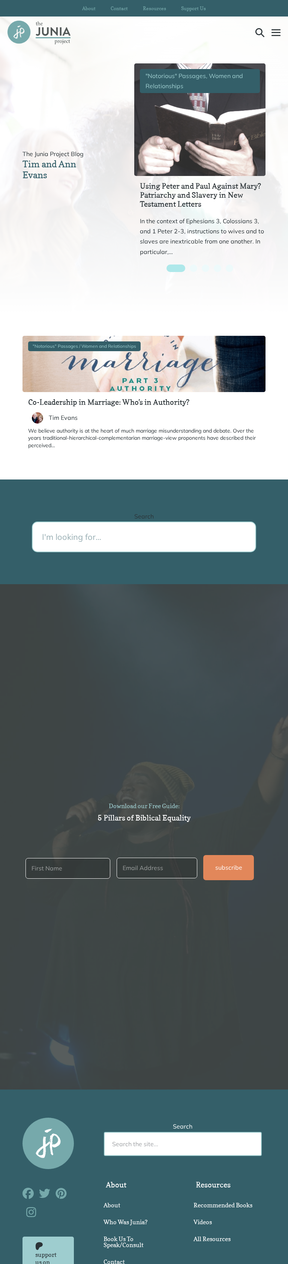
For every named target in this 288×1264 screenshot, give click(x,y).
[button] (259, 32)
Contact (119, 8)
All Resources (212, 1239)
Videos (203, 1222)
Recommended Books (223, 1205)
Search (144, 516)
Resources (154, 8)
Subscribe (228, 867)
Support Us (193, 8)
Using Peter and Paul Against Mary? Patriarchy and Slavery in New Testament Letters (200, 195)
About (89, 8)
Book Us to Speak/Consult (124, 1242)
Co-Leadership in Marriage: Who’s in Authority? (108, 402)
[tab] (175, 268)
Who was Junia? (125, 1222)
